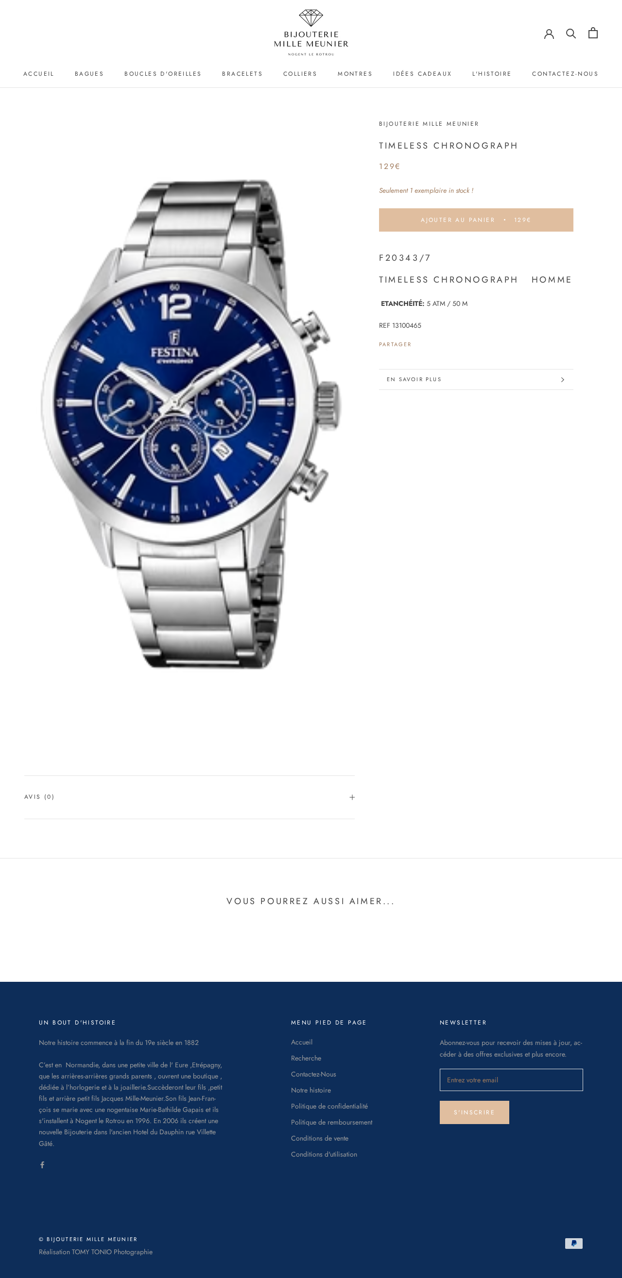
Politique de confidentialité (329, 1106)
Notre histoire (311, 1090)
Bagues (89, 73)
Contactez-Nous (565, 73)
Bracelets (242, 73)
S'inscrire (474, 1112)
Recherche (306, 1058)
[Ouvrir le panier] (593, 32)
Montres (355, 73)
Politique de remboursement (331, 1122)
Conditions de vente (319, 1138)
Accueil (38, 73)
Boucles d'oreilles (163, 73)
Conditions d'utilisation (324, 1154)
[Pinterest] (446, 342)
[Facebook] (421, 342)
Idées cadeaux (422, 73)
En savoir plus (414, 379)
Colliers (300, 73)
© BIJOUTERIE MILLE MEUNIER (88, 1239)
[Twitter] (434, 342)
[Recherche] (571, 33)
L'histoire (492, 73)
